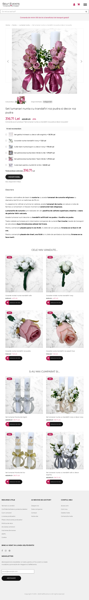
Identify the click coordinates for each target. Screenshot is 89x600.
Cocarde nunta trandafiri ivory (26, 141)
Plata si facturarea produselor (12, 520)
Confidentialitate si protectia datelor (14, 509)
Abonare (11, 578)
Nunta (14, 25)
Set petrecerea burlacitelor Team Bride (30, 159)
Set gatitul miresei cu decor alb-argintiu (30, 134)
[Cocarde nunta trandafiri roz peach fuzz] (65, 329)
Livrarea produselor (8, 516)
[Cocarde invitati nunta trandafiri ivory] (65, 273)
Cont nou (64, 509)
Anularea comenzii (8, 527)
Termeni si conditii (8, 506)
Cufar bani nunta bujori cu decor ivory (29, 147)
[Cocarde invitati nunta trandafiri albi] (24, 273)
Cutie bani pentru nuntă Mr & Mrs (27, 165)
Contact (34, 513)
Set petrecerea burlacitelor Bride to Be (29, 153)
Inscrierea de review (9, 530)
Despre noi (35, 506)
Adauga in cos (15, 302)
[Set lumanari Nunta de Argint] (24, 395)
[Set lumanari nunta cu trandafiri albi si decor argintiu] (65, 450)
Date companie (36, 509)
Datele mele (65, 513)
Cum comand (6, 513)
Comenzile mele (67, 516)
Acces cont (64, 506)
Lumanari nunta (24, 25)
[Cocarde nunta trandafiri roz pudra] (24, 329)
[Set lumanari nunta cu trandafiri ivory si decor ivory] (65, 395)
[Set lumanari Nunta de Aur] (24, 450)
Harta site (34, 516)
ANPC (4, 534)
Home (8, 25)
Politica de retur (7, 523)
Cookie (4, 537)
